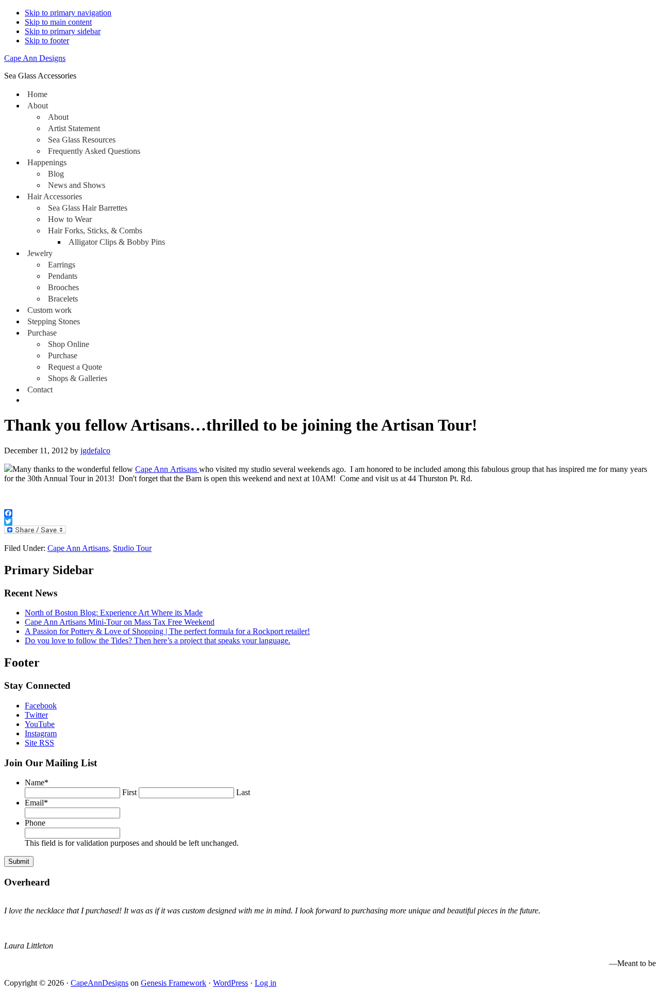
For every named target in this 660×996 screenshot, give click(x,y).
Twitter (36, 714)
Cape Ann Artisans (167, 469)
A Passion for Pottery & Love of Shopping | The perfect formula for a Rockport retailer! (167, 631)
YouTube (40, 724)
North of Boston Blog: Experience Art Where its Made (114, 612)
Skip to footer (47, 40)
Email (36, 802)
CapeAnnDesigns (99, 982)
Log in (265, 982)
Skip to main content (58, 22)
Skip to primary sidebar (63, 31)
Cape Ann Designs (34, 58)
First (129, 792)
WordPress (230, 982)
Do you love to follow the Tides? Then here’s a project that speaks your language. (157, 640)
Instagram (41, 733)
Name (36, 782)
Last (243, 792)
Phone (35, 822)
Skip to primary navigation (68, 12)
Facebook (41, 705)
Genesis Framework (173, 982)
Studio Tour (132, 548)
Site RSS (39, 742)
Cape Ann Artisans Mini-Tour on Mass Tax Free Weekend (119, 622)
